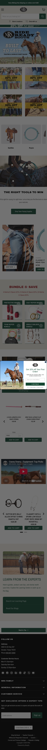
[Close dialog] (45, 362)
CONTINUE (35, 384)
